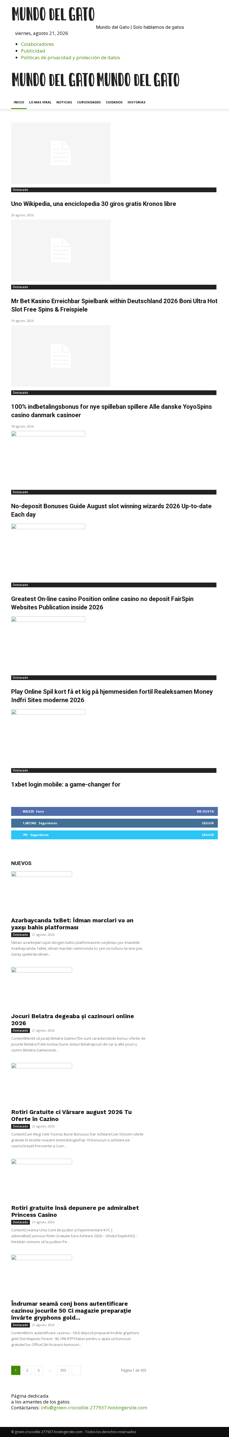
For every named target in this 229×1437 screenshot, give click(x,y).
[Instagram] (135, 39)
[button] (130, 33)
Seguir (208, 823)
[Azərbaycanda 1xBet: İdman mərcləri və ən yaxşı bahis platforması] (78, 892)
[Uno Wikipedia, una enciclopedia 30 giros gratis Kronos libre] (114, 153)
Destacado (20, 190)
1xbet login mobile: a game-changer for (65, 784)
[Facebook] (130, 39)
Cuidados (114, 102)
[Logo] (53, 92)
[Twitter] (144, 39)
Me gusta (205, 811)
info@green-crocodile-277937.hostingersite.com (94, 1407)
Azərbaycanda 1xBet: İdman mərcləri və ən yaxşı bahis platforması (72, 924)
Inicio (19, 102)
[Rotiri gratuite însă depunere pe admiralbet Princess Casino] (78, 1180)
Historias (136, 102)
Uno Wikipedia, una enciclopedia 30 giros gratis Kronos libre (93, 203)
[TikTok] (139, 39)
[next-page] (76, 1370)
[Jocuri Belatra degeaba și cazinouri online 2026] (78, 988)
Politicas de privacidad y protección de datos (70, 57)
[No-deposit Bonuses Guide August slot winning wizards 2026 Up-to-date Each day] (114, 458)
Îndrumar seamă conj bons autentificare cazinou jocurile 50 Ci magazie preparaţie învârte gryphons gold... (71, 1310)
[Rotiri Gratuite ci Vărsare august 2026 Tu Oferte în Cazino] (78, 1084)
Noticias (64, 102)
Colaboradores (37, 44)
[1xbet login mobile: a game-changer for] (114, 736)
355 (63, 1370)
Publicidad (33, 50)
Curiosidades (89, 102)
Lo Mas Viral (40, 102)
